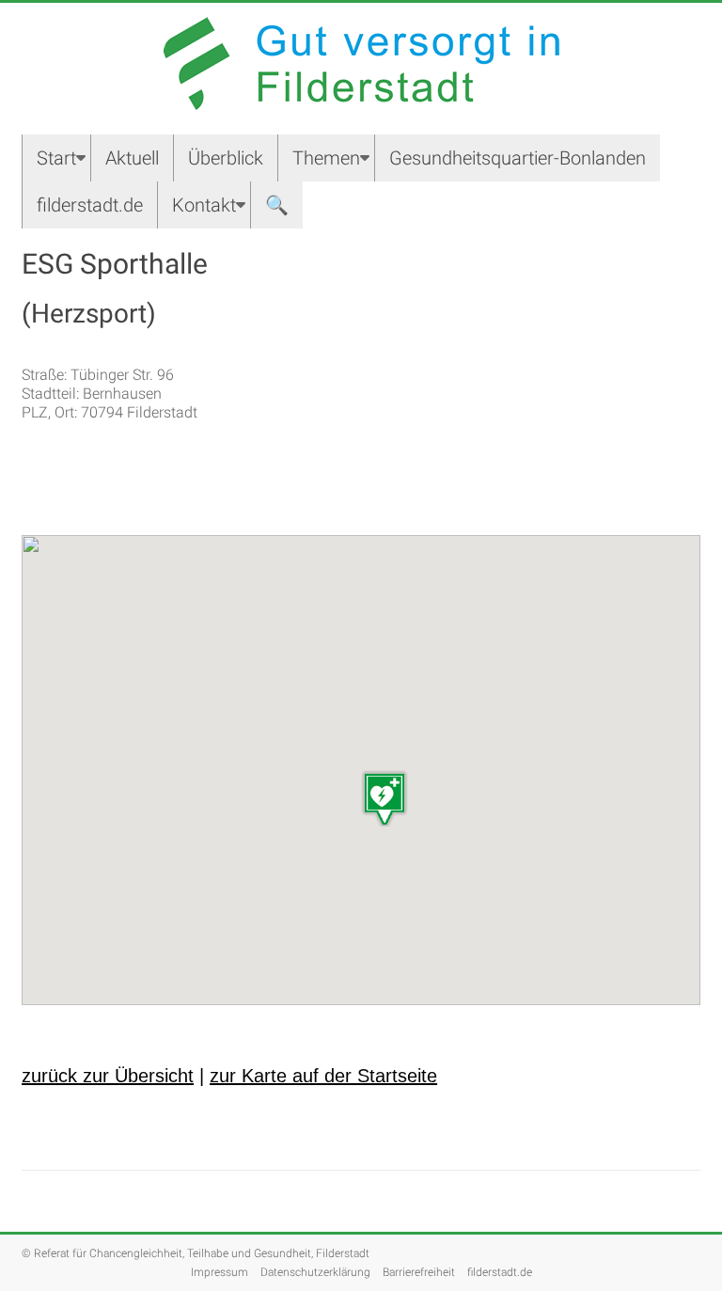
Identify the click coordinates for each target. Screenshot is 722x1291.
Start (56, 158)
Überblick (225, 158)
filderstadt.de (90, 205)
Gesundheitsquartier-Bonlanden (517, 158)
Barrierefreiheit (419, 1272)
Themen (326, 158)
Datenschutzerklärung (315, 1272)
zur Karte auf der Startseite (323, 1075)
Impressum (219, 1272)
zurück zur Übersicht (108, 1075)
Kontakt (204, 205)
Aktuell (132, 158)
